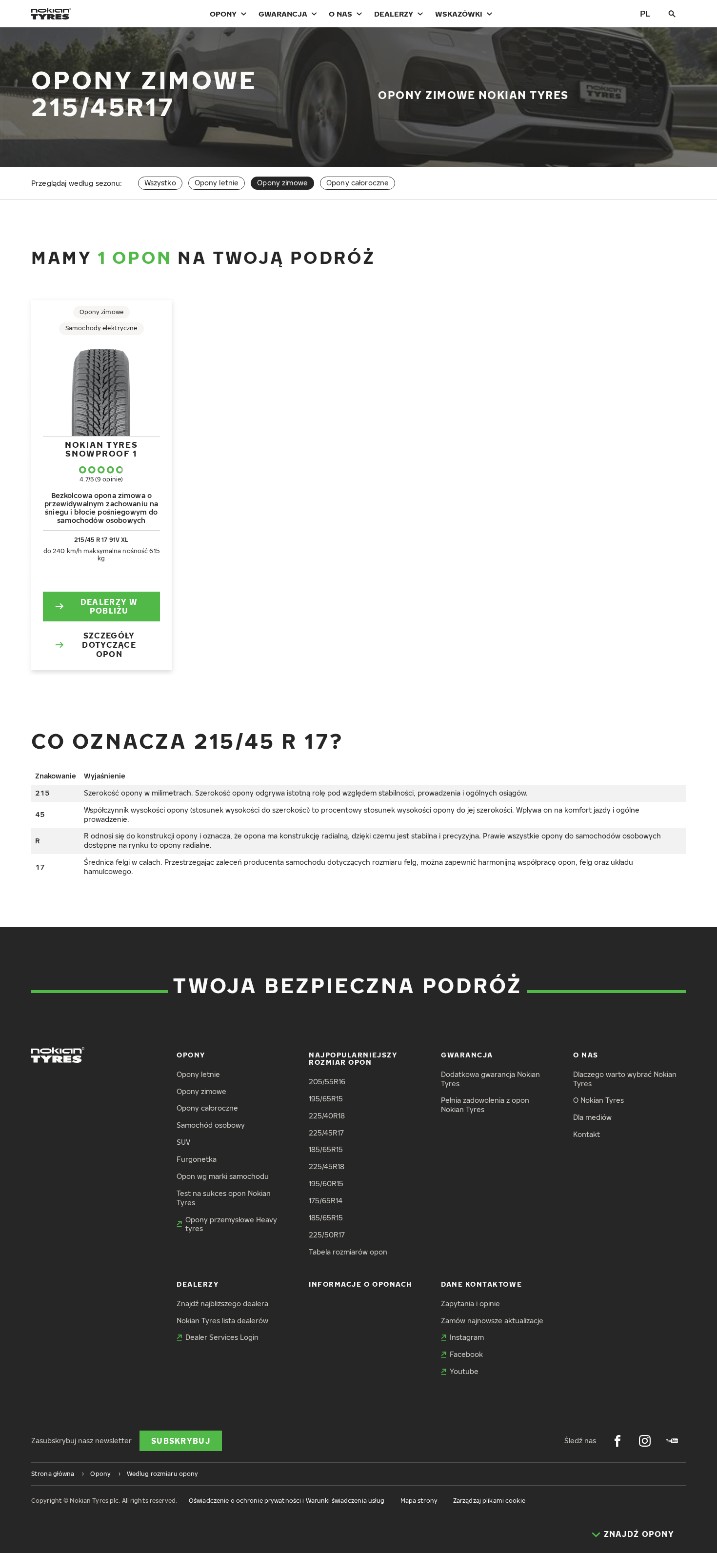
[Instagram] (644, 1440)
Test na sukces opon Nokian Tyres (224, 1198)
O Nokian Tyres (598, 1100)
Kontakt (586, 1134)
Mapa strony (419, 1500)
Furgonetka (197, 1159)
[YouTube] (672, 1440)
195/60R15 (326, 1183)
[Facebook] (617, 1440)
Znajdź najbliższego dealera (222, 1303)
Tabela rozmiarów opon (348, 1252)
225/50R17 (327, 1235)
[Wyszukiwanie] (672, 13)
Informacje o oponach (360, 1284)
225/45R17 (326, 1133)
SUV (183, 1142)
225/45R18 (326, 1166)
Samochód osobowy (211, 1125)
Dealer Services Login (222, 1337)
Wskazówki (458, 13)
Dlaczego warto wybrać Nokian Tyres (625, 1079)
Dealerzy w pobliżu (109, 606)
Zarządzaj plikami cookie (489, 1500)
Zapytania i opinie (470, 1303)
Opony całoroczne (357, 183)
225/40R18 (327, 1116)
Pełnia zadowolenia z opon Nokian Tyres (485, 1105)
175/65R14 (325, 1200)
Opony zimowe (201, 1091)
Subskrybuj (180, 1441)
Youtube (464, 1371)
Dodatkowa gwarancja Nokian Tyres (490, 1079)
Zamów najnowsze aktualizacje (492, 1320)
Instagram (467, 1337)
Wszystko (160, 183)
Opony (223, 13)
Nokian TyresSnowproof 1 (101, 448)
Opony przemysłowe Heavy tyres (231, 1224)
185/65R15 (326, 1149)
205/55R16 (327, 1081)
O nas (340, 13)
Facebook (466, 1354)
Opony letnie (217, 183)
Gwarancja (283, 13)
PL (645, 13)
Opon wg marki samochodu (223, 1176)
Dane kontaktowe (481, 1284)
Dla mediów (592, 1117)
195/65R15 (326, 1099)
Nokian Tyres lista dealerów (222, 1320)
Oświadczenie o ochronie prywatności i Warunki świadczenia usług (287, 1500)
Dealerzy (393, 13)
